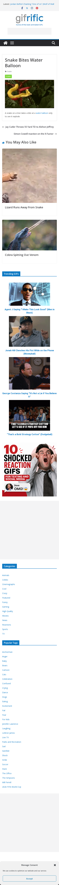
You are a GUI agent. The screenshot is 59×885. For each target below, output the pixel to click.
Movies (5, 615)
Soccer (5, 764)
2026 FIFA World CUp (11, 787)
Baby (4, 661)
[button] (55, 865)
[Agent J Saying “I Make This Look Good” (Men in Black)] (29, 294)
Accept (29, 878)
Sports (5, 629)
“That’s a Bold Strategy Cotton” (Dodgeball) (29, 434)
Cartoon (5, 670)
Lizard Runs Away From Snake (24, 207)
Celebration (7, 679)
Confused (6, 683)
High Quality (7, 611)
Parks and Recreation (11, 742)
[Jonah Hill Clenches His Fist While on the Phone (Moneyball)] (29, 331)
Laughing (6, 728)
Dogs (4, 697)
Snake (9, 71)
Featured (6, 597)
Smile (4, 760)
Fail (3, 710)
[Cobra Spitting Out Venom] (29, 221)
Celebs (5, 579)
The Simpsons (8, 778)
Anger (4, 656)
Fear (4, 715)
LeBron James (8, 733)
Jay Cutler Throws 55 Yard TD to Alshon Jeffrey (29, 126)
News (4, 620)
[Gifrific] (5, 43)
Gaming (5, 606)
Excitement (7, 706)
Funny (8, 76)
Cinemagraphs (8, 584)
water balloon (42, 113)
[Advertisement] (29, 31)
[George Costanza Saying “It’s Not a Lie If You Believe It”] (29, 373)
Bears (4, 665)
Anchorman (7, 652)
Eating (5, 701)
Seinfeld (5, 751)
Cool (4, 588)
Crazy (4, 593)
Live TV (5, 737)
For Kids (5, 719)
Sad (3, 746)
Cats (4, 674)
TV (3, 633)
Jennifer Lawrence (10, 724)
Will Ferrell (6, 782)
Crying (5, 688)
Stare (4, 769)
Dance (5, 692)
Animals (5, 575)
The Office (7, 773)
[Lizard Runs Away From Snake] (29, 150)
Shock (5, 755)
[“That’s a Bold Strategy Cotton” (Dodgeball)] (29, 415)
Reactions (6, 624)
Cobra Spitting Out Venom (22, 255)
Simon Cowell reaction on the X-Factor (34, 133)
